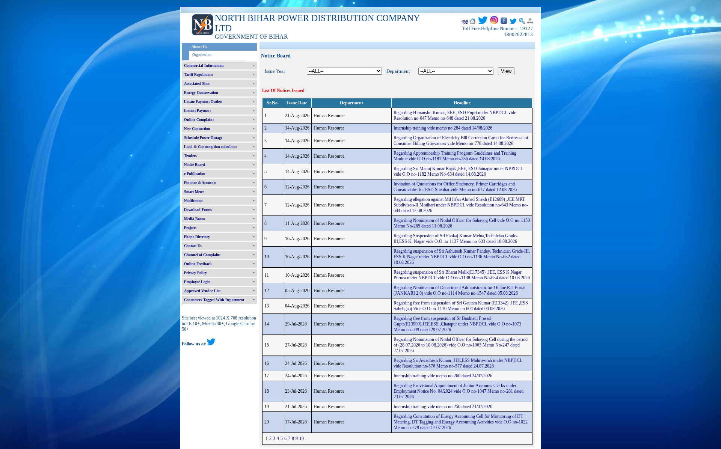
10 (301, 438)
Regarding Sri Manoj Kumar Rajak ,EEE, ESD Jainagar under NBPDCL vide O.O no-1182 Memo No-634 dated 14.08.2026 (458, 171)
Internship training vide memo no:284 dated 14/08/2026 (443, 128)
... (307, 438)
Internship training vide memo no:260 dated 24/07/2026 (443, 375)
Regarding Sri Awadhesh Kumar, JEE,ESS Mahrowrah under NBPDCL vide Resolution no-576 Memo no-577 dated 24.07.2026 (458, 363)
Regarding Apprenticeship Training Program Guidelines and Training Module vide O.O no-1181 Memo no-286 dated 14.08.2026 (455, 156)
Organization (201, 55)
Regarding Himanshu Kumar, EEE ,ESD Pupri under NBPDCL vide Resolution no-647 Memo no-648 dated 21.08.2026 (455, 115)
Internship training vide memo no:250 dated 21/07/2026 (443, 406)
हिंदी (465, 22)
